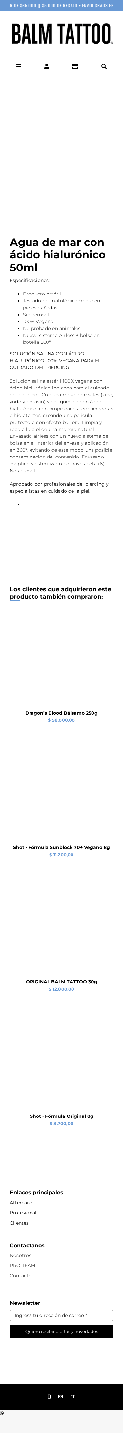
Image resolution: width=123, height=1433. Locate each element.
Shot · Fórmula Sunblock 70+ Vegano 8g (61, 847)
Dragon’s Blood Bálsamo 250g (61, 713)
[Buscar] (104, 66)
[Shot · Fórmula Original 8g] (61, 1021)
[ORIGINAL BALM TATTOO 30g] (61, 886)
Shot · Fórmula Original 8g (61, 1116)
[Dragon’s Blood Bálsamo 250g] (61, 618)
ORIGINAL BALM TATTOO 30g (61, 982)
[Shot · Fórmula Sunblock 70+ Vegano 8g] (61, 752)
